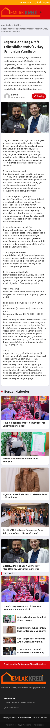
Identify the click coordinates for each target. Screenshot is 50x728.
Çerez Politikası (11, 707)
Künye (7, 702)
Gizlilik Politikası (28, 702)
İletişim (15, 702)
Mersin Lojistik (39, 725)
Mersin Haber (11, 725)
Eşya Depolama (24, 725)
